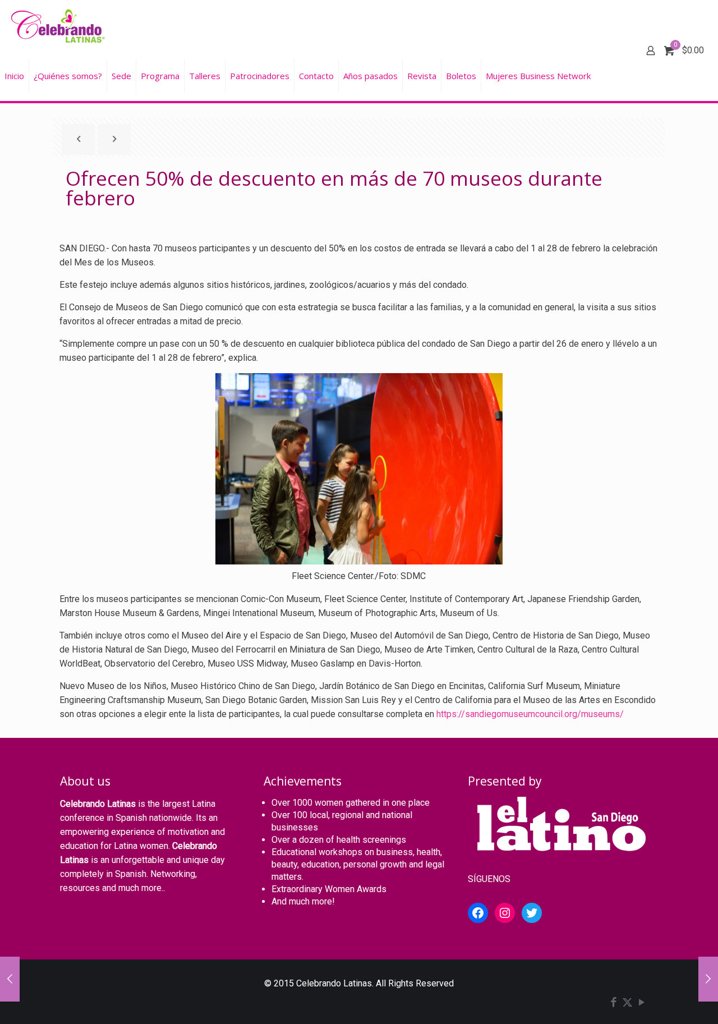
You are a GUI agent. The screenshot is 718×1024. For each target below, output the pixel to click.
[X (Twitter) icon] (627, 1003)
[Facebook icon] (613, 1003)
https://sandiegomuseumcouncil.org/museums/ (530, 714)
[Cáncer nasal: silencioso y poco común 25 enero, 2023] (10, 979)
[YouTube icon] (641, 1003)
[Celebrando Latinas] (59, 25)
